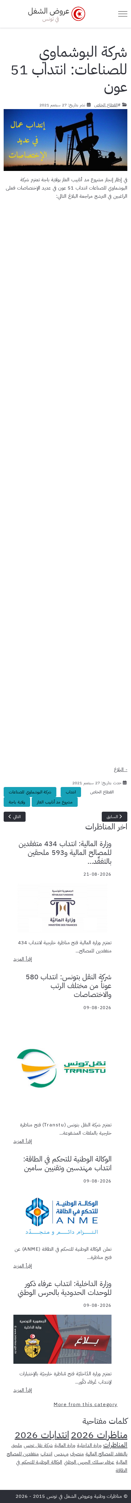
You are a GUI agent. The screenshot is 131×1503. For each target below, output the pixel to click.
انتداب (71, 792)
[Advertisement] (65, 481)
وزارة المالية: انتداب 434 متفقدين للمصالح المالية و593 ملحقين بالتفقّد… (65, 852)
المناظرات (115, 1445)
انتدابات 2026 (42, 1434)
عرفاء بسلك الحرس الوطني (89, 1462)
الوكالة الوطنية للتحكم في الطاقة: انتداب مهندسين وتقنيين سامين (67, 1163)
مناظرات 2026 (99, 1434)
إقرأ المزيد (22, 959)
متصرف (77, 1454)
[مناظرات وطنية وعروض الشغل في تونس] (55, 14)
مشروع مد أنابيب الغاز (55, 802)
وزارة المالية (65, 1445)
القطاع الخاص (106, 104)
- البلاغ (120, 769)
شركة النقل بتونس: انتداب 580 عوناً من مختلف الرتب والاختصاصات (69, 985)
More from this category (86, 1404)
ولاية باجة (17, 802)
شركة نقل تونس (38, 1445)
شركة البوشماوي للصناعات (30, 792)
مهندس (61, 1454)
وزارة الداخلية (89, 1445)
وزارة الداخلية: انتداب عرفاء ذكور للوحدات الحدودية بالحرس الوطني (65, 1288)
